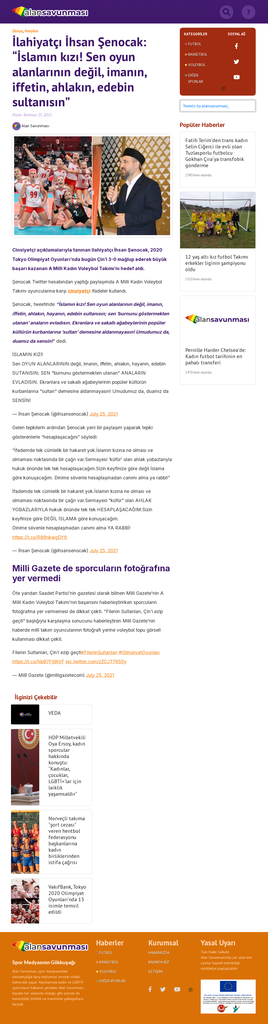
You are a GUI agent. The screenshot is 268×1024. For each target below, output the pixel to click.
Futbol (194, 44)
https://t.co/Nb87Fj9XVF (38, 661)
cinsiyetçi (79, 291)
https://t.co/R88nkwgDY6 (39, 537)
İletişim (155, 971)
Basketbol (197, 54)
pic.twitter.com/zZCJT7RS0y (96, 661)
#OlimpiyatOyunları (139, 652)
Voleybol (31, 30)
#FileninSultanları (99, 652)
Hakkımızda (159, 953)
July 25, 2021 (104, 414)
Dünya (17, 30)
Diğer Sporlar (112, 981)
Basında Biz (158, 962)
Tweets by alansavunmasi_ (206, 105)
